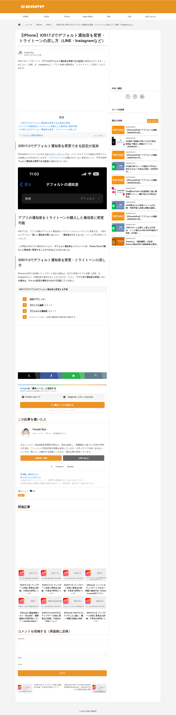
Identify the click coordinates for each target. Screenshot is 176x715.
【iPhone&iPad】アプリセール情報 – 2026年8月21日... (141, 156)
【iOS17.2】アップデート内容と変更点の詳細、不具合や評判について (47, 685)
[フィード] (142, 97)
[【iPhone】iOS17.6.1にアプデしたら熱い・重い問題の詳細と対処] (73, 608)
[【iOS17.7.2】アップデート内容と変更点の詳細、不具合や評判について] (29, 580)
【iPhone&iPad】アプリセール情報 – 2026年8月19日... (141, 217)
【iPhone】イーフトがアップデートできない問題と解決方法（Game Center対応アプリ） (95, 589)
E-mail (20, 664)
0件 (33, 491)
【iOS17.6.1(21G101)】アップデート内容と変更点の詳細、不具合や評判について (51, 617)
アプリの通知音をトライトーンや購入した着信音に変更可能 (49, 126)
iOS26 (46, 16)
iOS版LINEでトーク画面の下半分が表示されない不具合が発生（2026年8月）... (142, 169)
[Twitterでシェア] (29, 375)
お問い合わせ (150, 16)
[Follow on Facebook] (135, 97)
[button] (96, 375)
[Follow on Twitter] (128, 97)
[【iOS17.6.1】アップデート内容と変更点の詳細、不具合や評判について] (95, 608)
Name (20, 657)
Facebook (59, 466)
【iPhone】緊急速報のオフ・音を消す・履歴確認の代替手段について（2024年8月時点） (29, 617)
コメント (24, 491)
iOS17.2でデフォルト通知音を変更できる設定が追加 (45, 122)
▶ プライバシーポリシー (30, 477)
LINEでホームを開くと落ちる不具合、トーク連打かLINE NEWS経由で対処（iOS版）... (142, 230)
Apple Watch (88, 16)
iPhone (67, 16)
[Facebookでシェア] (51, 375)
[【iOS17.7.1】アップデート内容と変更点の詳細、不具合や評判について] (51, 580)
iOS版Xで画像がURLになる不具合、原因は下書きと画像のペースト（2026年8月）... (142, 144)
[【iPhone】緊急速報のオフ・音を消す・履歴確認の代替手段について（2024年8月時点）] (29, 608)
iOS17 (21, 495)
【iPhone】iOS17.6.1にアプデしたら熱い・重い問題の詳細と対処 (73, 615)
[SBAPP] (31, 8)
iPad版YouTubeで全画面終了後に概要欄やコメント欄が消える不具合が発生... (141, 194)
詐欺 (129, 16)
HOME (25, 16)
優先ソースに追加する (63, 405)
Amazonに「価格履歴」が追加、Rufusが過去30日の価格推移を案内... (142, 243)
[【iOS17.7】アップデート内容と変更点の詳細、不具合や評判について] (73, 580)
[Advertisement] (62, 92)
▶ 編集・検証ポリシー (29, 474)
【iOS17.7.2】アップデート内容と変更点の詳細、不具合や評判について (29, 589)
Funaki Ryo (29, 52)
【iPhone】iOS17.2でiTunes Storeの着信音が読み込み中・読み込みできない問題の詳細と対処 (77, 687)
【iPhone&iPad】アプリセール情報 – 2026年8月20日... (141, 181)
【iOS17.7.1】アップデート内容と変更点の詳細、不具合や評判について (51, 589)
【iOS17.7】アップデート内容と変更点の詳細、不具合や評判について (73, 589)
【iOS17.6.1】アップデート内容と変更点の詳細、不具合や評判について (96, 617)
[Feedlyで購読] (73, 375)
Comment (21, 639)
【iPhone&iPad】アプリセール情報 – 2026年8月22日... (141, 131)
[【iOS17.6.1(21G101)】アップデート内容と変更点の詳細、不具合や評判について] (51, 608)
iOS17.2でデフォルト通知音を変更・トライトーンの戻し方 (48, 129)
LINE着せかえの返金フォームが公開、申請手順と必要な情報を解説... (141, 206)
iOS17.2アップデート (55, 154)
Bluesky (70, 466)
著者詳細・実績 (41, 458)
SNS (109, 16)
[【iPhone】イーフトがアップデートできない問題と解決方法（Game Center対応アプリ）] (95, 580)
